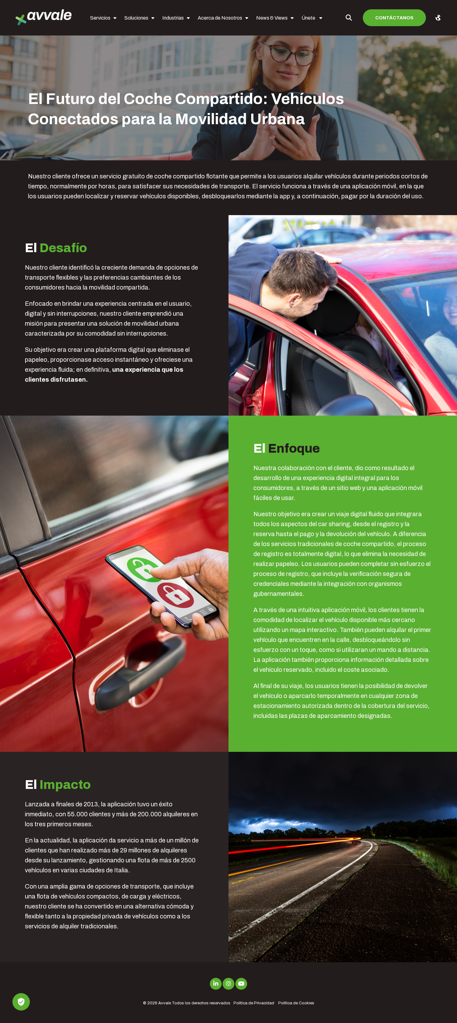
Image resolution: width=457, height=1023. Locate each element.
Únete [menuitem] (309, 18)
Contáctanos (394, 17)
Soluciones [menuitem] (136, 18)
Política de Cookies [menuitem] (296, 1003)
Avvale (164, 1003)
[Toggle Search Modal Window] (349, 18)
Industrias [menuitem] (173, 18)
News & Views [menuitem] (272, 18)
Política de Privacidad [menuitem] (253, 1003)
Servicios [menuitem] (100, 18)
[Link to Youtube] (241, 984)
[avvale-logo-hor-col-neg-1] (44, 17)
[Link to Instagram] (228, 984)
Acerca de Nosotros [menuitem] (220, 18)
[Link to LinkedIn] (216, 984)
